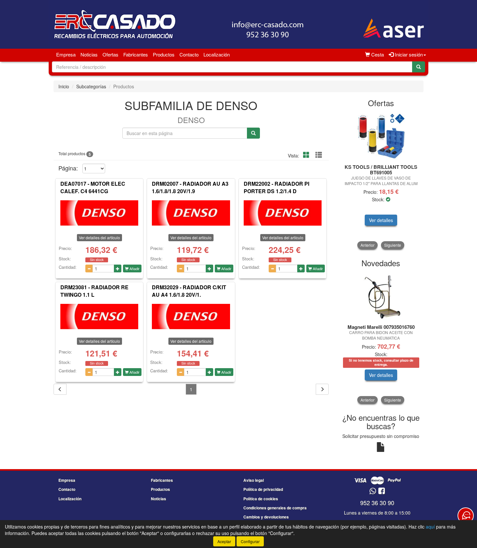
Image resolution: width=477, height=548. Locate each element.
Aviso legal (253, 480)
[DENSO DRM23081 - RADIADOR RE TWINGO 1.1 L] (99, 316)
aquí (430, 526)
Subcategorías (91, 86)
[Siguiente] (322, 389)
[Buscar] (418, 66)
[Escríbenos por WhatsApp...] (372, 491)
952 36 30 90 (377, 502)
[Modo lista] (318, 155)
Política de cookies (260, 499)
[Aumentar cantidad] (117, 268)
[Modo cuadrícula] (306, 155)
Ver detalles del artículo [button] (99, 237)
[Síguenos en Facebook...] (381, 491)
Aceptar (224, 541)
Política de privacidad (263, 489)
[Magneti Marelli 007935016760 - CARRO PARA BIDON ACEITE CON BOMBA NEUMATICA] (381, 296)
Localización (216, 54)
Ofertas (110, 54)
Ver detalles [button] (381, 220)
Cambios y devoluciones (266, 517)
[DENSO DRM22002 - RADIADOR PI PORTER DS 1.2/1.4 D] (283, 213)
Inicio (63, 86)
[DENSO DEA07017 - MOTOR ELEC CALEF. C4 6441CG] (99, 213)
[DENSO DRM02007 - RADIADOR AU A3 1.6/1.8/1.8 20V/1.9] (191, 213)
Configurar (250, 541)
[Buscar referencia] (253, 133)
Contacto (189, 54)
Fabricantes (135, 54)
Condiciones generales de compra (275, 508)
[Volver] (60, 389)
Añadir (134, 268)
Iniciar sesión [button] (408, 54)
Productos (164, 54)
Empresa (66, 54)
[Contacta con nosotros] (466, 515)
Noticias (89, 54)
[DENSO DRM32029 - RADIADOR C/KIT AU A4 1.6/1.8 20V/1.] (191, 316)
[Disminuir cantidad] (89, 268)
